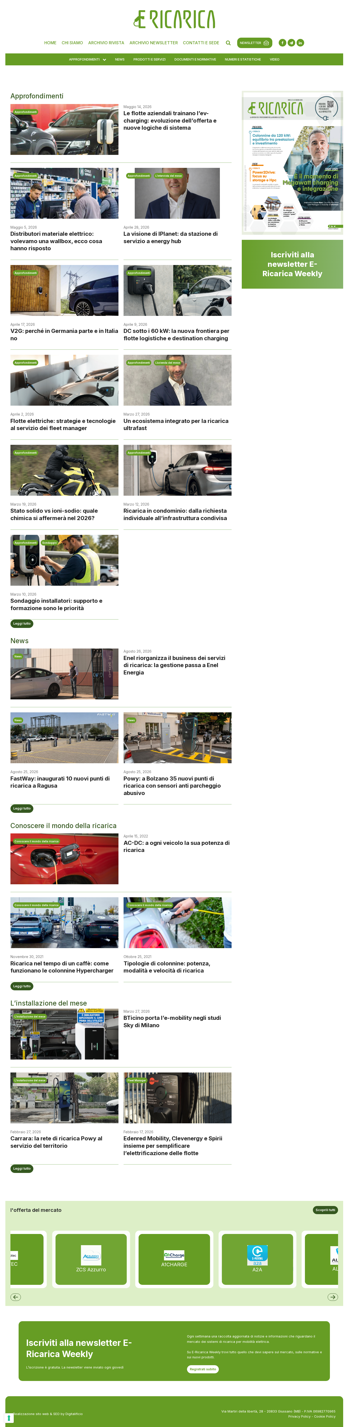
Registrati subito (203, 1369)
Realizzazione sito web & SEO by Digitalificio (48, 1414)
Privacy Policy (299, 1416)
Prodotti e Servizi (149, 59)
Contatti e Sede (201, 42)
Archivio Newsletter (153, 42)
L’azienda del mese (167, 362)
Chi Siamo (72, 42)
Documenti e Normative (195, 59)
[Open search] (228, 43)
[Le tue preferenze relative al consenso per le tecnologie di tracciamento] (9, 1418)
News (120, 59)
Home (50, 42)
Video (274, 59)
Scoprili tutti (325, 1210)
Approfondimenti (84, 59)
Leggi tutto (22, 623)
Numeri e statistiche (243, 59)
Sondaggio (49, 542)
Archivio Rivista (106, 42)
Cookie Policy (325, 1416)
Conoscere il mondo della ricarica (37, 841)
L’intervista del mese (168, 175)
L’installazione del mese (30, 1016)
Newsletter (250, 43)
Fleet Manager (137, 1080)
